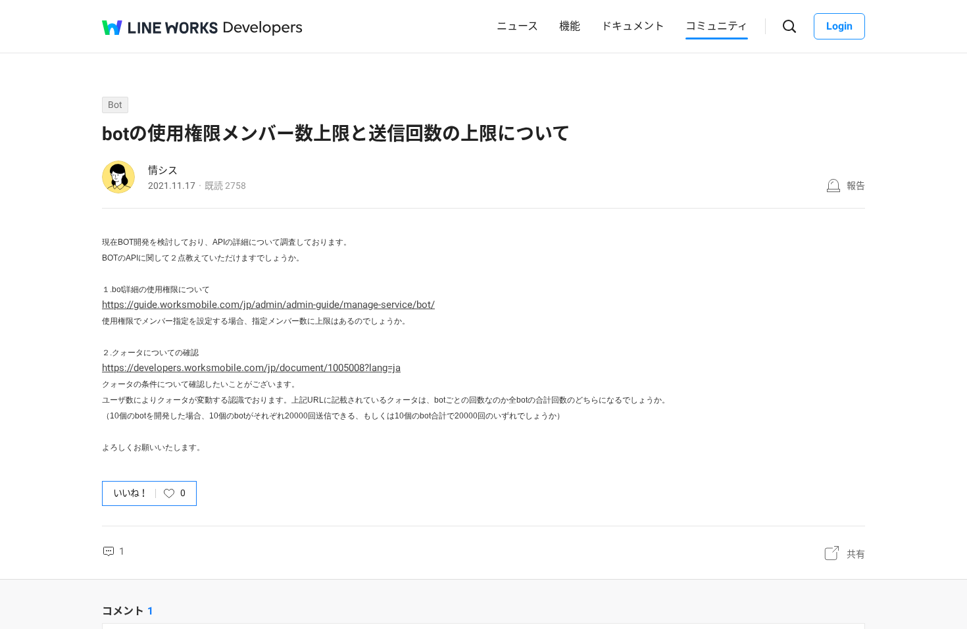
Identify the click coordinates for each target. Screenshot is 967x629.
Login (839, 26)
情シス (163, 170)
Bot (115, 104)
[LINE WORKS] (160, 27)
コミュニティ (716, 26)
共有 (856, 554)
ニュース (517, 26)
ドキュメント (632, 26)
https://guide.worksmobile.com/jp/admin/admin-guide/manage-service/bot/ (268, 305)
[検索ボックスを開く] (789, 26)
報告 (856, 185)
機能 (569, 26)
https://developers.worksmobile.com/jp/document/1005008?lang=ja (251, 368)
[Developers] (263, 28)
